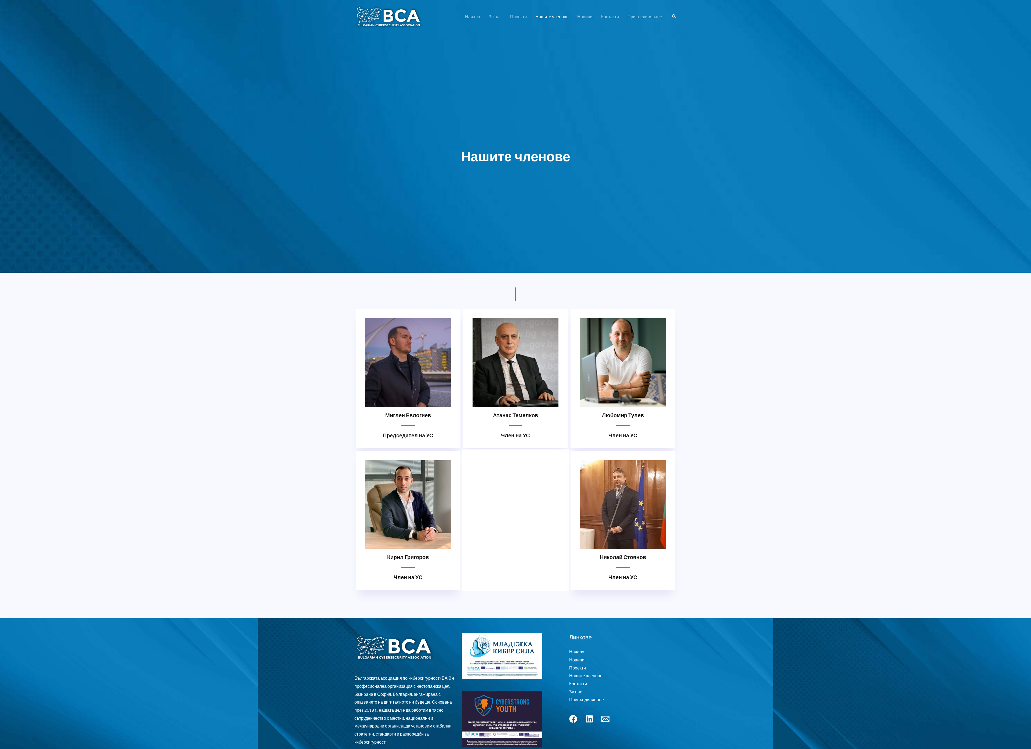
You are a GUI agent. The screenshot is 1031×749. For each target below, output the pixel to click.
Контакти (610, 16)
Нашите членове (552, 16)
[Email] (605, 719)
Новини (585, 16)
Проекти (518, 16)
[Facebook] (573, 719)
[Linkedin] (589, 719)
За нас (495, 16)
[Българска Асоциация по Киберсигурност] (388, 16)
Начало (472, 16)
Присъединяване (644, 16)
